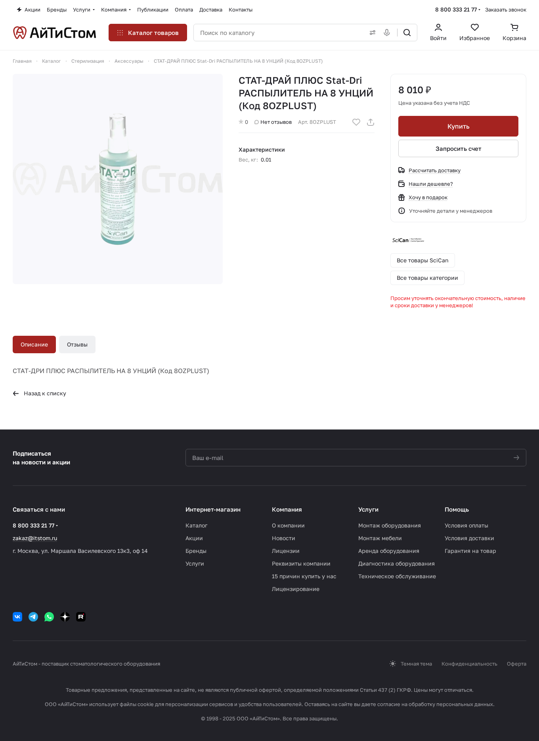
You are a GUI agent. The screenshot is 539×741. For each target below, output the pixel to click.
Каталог (196, 525)
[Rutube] (81, 617)
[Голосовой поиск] (388, 32)
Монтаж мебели (380, 538)
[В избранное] (356, 122)
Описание (34, 344)
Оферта (516, 663)
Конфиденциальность (469, 663)
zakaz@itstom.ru (35, 538)
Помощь (457, 509)
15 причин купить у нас (304, 576)
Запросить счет (459, 148)
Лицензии (286, 550)
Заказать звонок (505, 9)
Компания (287, 509)
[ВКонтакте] (17, 617)
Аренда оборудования (388, 550)
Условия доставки (469, 538)
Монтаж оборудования (389, 525)
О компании (288, 525)
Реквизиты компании (301, 563)
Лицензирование (295, 588)
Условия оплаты (466, 525)
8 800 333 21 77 (456, 9)
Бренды (195, 550)
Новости (283, 538)
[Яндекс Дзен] (65, 617)
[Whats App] (49, 617)
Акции (194, 538)
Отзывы (77, 344)
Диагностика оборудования (396, 563)
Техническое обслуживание (397, 576)
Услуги (194, 563)
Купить (458, 126)
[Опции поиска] (371, 32)
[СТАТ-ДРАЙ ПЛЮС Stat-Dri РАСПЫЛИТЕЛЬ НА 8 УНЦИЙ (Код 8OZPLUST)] (118, 179)
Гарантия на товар (470, 550)
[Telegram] (33, 617)
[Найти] (407, 32)
